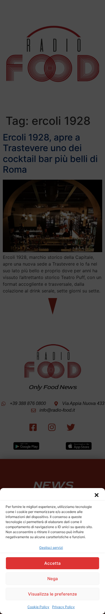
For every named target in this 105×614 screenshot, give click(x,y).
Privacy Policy (63, 607)
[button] (96, 495)
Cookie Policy (38, 607)
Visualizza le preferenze (52, 594)
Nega (52, 578)
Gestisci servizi (51, 547)
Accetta (52, 563)
